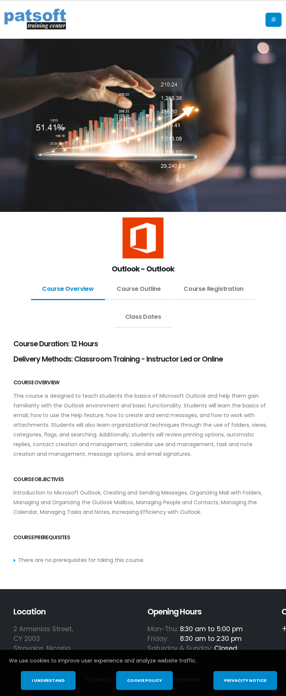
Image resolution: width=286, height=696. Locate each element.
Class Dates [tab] (143, 316)
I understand (48, 680)
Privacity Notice (245, 680)
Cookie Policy (144, 680)
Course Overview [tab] (68, 289)
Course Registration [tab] (214, 289)
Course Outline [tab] (139, 289)
